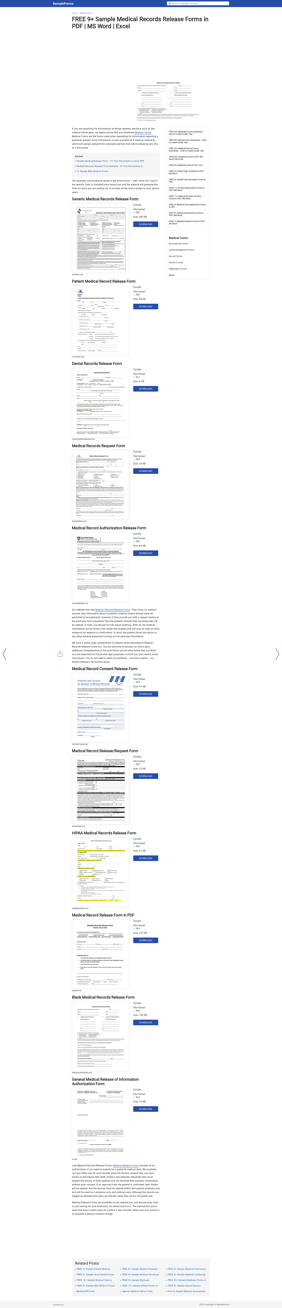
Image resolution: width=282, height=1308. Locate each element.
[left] (4, 654)
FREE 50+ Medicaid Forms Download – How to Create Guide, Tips (186, 133)
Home (74, 13)
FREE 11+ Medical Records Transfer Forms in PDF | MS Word (185, 197)
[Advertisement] (141, 55)
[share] (60, 654)
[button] (188, 275)
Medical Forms (86, 13)
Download (145, 224)
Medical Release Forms (125, 1165)
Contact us (58, 1304)
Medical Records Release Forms (112, 609)
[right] (277, 654)
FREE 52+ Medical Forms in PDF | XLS (186, 165)
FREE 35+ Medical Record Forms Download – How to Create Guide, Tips (186, 149)
